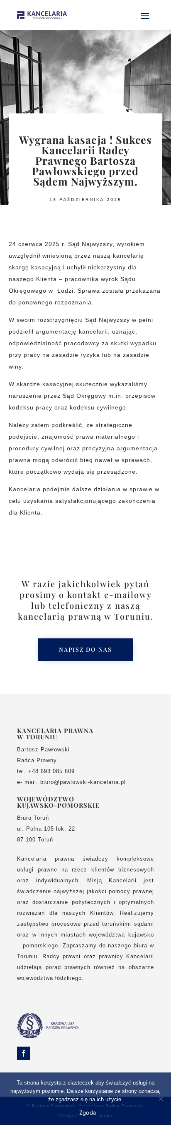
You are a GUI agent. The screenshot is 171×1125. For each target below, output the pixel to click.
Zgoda (87, 1112)
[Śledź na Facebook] (23, 1053)
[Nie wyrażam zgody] (160, 1099)
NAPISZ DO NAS (85, 649)
